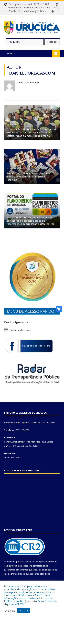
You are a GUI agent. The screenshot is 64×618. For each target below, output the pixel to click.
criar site (24, 561)
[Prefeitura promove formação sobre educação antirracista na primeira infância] (32, 166)
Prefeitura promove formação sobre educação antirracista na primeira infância (28, 176)
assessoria (26, 565)
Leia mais (31, 601)
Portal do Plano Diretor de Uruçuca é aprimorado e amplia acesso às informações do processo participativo (30, 220)
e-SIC (18, 457)
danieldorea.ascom (28, 82)
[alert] (32, 330)
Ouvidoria (9, 457)
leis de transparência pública (18, 573)
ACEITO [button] (24, 610)
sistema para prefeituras (44, 561)
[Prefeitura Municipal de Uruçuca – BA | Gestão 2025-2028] (32, 27)
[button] (30, 311)
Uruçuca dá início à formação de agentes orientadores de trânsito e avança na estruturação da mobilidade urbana (31, 132)
